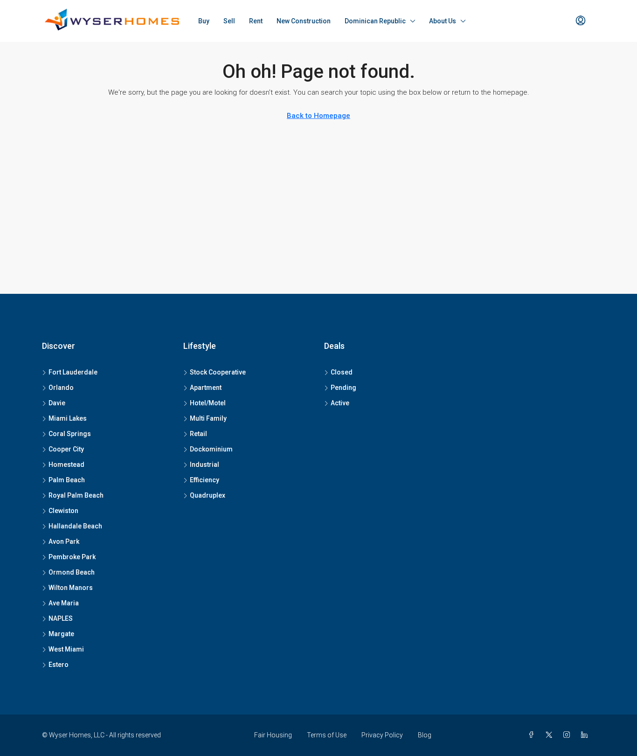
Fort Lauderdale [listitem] (72, 372)
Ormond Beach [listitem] (71, 572)
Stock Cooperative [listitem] (218, 372)
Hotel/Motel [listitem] (208, 403)
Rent (256, 21)
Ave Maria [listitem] (63, 603)
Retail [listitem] (198, 433)
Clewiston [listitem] (63, 510)
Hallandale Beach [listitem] (75, 526)
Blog (424, 735)
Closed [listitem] (342, 372)
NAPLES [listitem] (60, 618)
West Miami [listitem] (66, 649)
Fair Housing (273, 735)
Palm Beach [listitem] (66, 480)
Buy (203, 21)
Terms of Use (326, 735)
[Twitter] (551, 735)
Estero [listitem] (58, 664)
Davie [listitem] (56, 403)
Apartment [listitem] (206, 387)
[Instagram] (568, 735)
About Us (442, 21)
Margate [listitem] (61, 634)
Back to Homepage (318, 115)
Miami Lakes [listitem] (67, 418)
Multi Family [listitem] (208, 418)
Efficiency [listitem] (204, 480)
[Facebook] (533, 735)
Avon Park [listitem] (63, 541)
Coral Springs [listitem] (69, 433)
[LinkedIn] (586, 735)
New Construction (304, 21)
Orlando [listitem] (61, 387)
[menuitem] (580, 21)
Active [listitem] (340, 403)
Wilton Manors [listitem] (70, 587)
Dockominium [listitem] (211, 449)
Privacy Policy (382, 735)
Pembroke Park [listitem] (72, 557)
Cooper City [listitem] (66, 449)
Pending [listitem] (343, 387)
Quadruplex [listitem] (207, 495)
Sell (229, 21)
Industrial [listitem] (204, 464)
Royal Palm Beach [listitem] (76, 495)
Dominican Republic (375, 21)
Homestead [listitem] (66, 464)
